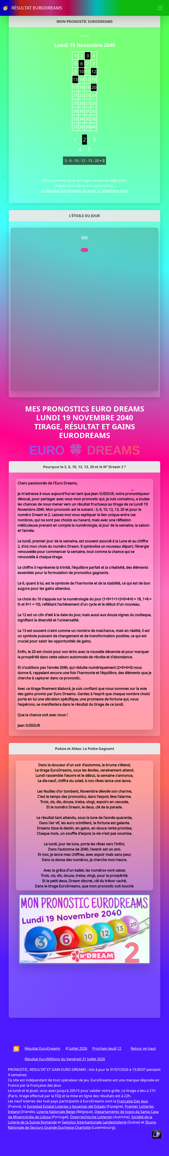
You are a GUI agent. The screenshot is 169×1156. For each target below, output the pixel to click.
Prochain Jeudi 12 (106, 1048)
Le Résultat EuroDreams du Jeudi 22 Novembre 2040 (84, 190)
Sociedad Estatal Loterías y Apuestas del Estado (66, 1106)
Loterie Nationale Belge (56, 1111)
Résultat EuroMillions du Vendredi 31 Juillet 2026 (65, 1059)
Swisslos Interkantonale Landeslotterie (94, 1122)
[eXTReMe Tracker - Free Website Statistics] (156, 1133)
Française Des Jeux (132, 1101)
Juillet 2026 (78, 1048)
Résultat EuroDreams (42, 1048)
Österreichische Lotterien (91, 1117)
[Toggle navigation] (160, 8)
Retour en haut (143, 1048)
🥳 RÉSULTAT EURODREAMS (32, 8)
